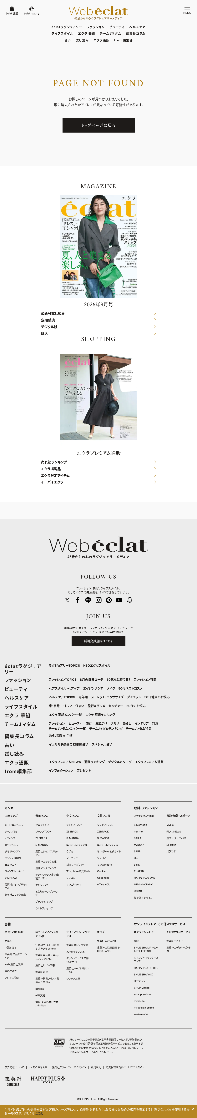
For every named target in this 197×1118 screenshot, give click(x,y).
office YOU (103, 884)
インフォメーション (61, 770)
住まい (79, 706)
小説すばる (11, 947)
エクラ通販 (101, 40)
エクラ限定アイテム (55, 476)
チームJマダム (110, 33)
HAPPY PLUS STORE (146, 967)
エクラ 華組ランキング (100, 715)
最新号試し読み (53, 314)
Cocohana (103, 877)
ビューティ (116, 27)
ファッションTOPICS (62, 679)
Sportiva (171, 844)
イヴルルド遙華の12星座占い (68, 744)
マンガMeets (73, 884)
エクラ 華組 (86, 33)
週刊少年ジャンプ (14, 824)
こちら (108, 1051)
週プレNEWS (173, 831)
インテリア (142, 723)
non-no (138, 831)
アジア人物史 (12, 977)
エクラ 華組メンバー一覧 (65, 715)
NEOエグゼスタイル (96, 665)
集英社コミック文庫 (15, 894)
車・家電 (54, 706)
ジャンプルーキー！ (14, 871)
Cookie (101, 871)
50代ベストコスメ (130, 688)
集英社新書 (41, 972)
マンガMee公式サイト (78, 871)
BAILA (137, 838)
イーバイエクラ (52, 482)
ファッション (96, 27)
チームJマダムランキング (106, 729)
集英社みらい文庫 (107, 941)
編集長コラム (136, 33)
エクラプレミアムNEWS (65, 762)
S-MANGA (11, 877)
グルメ (115, 723)
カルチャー (116, 706)
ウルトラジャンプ (44, 908)
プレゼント (84, 770)
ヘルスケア (137, 27)
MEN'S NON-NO (143, 884)
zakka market (141, 1014)
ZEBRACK (10, 864)
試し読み (82, 40)
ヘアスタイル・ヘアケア (64, 688)
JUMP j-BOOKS (75, 951)
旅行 (89, 723)
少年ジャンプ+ (12, 851)
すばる (8, 941)
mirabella (139, 1001)
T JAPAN (139, 871)
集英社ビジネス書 (45, 965)
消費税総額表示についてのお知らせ (125, 1067)
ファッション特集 (145, 679)
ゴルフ (67, 706)
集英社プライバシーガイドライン (69, 1067)
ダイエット (134, 697)
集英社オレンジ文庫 (77, 945)
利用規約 (96, 1067)
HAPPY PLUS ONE (144, 877)
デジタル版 (49, 327)
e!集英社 (40, 995)
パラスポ (171, 851)
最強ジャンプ (11, 844)
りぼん (69, 851)
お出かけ (101, 723)
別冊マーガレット (75, 864)
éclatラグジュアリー (67, 27)
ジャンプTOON (13, 857)
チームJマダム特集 (138, 729)
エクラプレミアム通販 (149, 762)
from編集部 (123, 40)
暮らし (127, 723)
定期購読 (48, 320)
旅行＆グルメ (96, 706)
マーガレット (72, 857)
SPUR (137, 851)
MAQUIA (139, 844)
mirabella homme (144, 1007)
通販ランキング (94, 762)
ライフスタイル (62, 33)
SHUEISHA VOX (143, 974)
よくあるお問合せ (38, 1067)
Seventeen (140, 824)
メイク (111, 688)
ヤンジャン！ (41, 884)
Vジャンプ (10, 838)
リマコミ (70, 877)
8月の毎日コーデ (91, 679)
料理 (155, 723)
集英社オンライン (143, 897)
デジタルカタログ (119, 762)
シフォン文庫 (73, 978)
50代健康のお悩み (157, 697)
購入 (44, 334)
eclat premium (142, 994)
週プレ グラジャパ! (176, 838)
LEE (136, 857)
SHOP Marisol (142, 987)
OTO (136, 941)
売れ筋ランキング (54, 462)
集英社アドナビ (174, 941)
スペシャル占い (102, 744)
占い (67, 40)
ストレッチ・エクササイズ (107, 697)
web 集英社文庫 (14, 964)
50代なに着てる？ (118, 679)
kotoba (39, 988)
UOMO (138, 891)
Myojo (170, 824)
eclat (137, 864)
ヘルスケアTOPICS (62, 697)
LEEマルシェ (140, 981)
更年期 (83, 697)
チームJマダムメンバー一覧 (67, 729)
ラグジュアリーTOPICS (64, 665)
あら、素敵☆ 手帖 (61, 735)
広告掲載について (14, 1067)
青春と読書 (11, 971)
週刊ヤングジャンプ (45, 868)
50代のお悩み (136, 706)
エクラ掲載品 (51, 469)
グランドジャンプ (44, 901)
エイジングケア (93, 688)
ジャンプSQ (11, 831)
